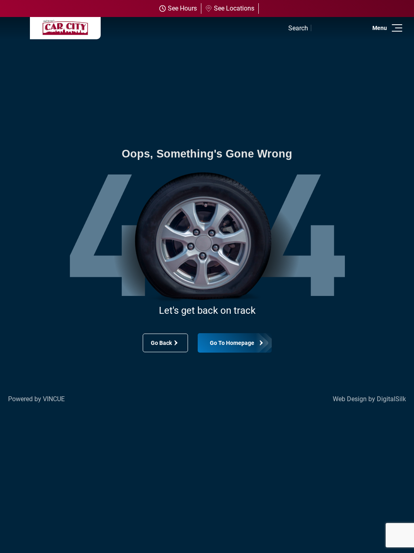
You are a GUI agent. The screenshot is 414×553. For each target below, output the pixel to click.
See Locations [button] (234, 8)
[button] (395, 28)
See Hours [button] (182, 8)
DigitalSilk (391, 399)
